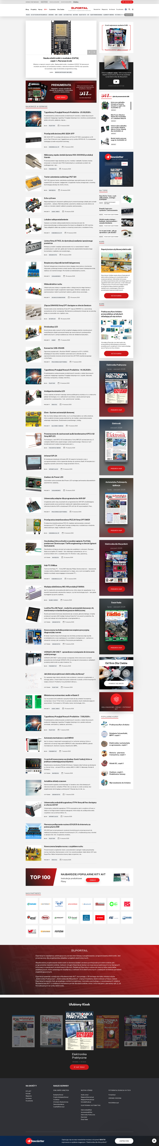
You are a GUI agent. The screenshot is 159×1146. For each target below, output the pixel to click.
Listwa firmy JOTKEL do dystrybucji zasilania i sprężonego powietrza (68, 242)
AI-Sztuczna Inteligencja (39, 14)
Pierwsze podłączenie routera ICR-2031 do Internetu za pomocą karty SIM (67, 825)
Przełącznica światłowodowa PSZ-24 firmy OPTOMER (67, 520)
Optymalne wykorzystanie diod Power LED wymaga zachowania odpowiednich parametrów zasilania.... (69, 481)
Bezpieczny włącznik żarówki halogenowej (62, 263)
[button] (89, 52)
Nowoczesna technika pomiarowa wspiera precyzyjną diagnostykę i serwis (66, 631)
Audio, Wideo (56, 211)
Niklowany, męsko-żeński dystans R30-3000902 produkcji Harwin (68, 156)
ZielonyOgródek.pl (58, 1104)
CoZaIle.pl (56, 1099)
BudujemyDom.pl (58, 1095)
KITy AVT (28, 1091)
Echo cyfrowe (50, 198)
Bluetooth (82, 14)
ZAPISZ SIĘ (124, 1141)
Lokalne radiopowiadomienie (56, 219)
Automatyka (68, 14)
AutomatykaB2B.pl (86, 1112)
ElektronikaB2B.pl (86, 1110)
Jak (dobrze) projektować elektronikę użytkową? (64, 674)
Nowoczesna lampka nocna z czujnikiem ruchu (63, 846)
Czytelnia (52, 9)
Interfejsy (52, 318)
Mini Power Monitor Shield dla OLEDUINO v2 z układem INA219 (118, 116)
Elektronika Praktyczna (88, 1114)
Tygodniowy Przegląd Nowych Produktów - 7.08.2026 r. (67, 716)
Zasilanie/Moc (56, 276)
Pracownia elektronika (59, 362)
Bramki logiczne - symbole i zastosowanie (108, 209)
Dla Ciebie (60, 9)
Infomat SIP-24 (50, 456)
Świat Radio (84, 1119)
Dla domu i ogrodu (57, 426)
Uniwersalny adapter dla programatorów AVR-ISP (64, 498)
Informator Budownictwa (60, 1102)
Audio (60, 14)
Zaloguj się (128, 2)
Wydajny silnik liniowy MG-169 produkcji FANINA (64, 587)
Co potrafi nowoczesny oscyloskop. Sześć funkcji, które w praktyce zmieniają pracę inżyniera (68, 760)
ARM (56, 14)
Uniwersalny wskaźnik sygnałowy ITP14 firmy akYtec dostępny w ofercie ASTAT (70, 803)
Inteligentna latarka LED (54, 391)
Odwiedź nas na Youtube (116, 85)
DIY (88, 14)
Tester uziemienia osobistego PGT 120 (60, 177)
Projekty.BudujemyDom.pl (60, 1097)
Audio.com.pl (84, 1095)
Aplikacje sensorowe (58, 297)
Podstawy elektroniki (63, 75)
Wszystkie (129, 14)
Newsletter (97, 9)
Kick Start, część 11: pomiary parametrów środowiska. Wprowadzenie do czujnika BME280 (61, 61)
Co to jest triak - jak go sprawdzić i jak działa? (108, 231)
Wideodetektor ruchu (53, 284)
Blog (27, 9)
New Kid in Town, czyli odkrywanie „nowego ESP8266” (107, 197)
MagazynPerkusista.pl (87, 1099)
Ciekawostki (53, 255)
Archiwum (112, 9)
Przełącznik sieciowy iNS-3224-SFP (59, 133)
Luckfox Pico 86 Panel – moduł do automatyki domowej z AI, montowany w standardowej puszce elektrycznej (69, 609)
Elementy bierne (109, 14)
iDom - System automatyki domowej (59, 412)
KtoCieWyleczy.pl (113, 1102)
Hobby (53, 340)
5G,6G (28, 14)
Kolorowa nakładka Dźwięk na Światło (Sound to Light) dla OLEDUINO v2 (118, 105)
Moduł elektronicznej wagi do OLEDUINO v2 (118, 139)
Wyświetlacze (53, 469)
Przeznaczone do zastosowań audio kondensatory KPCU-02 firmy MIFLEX (69, 435)
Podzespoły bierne (55, 448)
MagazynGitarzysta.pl (87, 1097)
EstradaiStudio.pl (86, 1102)
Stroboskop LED (51, 327)
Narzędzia (52, 190)
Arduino (51, 14)
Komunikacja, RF (54, 147)
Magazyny (105, 9)
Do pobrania (119, 9)
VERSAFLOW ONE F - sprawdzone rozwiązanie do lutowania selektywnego (69, 653)
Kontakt (28, 1093)
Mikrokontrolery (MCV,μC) (109, 203)
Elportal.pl (84, 1117)
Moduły (113, 110)
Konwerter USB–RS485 (54, 348)
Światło (54, 404)
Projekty (34, 9)
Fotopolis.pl (111, 1095)
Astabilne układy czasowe (55, 781)
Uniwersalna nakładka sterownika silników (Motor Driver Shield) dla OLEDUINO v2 (118, 128)
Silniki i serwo (53, 600)
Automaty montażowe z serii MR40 (59, 738)
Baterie (75, 14)
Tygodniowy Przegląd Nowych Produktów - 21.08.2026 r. (67, 112)
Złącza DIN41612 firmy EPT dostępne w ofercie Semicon (67, 305)
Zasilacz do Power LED (53, 477)
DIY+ (45, 9)
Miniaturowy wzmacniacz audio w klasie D (61, 695)
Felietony (52, 125)
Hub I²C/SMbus (50, 565)
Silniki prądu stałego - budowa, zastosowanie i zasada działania (108, 221)
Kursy (40, 9)
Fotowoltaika (119, 14)
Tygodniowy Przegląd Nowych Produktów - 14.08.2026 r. (67, 370)
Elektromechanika (96, 14)
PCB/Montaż (53, 169)
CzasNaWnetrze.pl (58, 1107)
